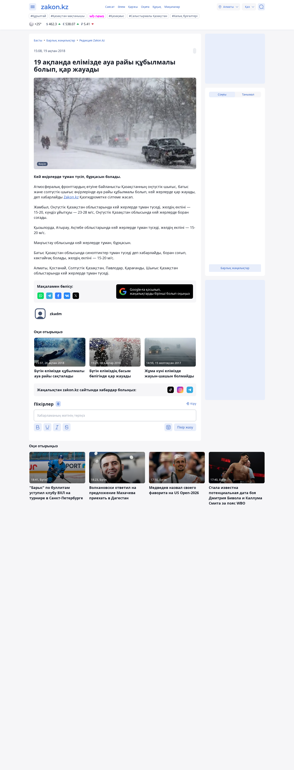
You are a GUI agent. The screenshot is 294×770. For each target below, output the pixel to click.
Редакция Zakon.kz (92, 40)
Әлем (121, 7)
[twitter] (75, 295)
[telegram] (49, 295)
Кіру (193, 403)
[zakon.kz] (54, 6)
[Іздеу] (261, 6)
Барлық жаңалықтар (60, 40)
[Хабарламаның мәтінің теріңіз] (115, 415)
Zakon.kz (71, 197)
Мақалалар (172, 7)
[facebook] (58, 295)
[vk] (67, 295)
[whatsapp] (40, 295)
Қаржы (133, 7)
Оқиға (145, 7)
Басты (38, 40)
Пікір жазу (185, 427)
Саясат (110, 7)
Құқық (157, 7)
